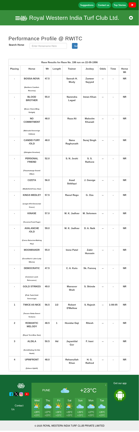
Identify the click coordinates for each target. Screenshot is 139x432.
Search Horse (16, 44)
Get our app (119, 383)
